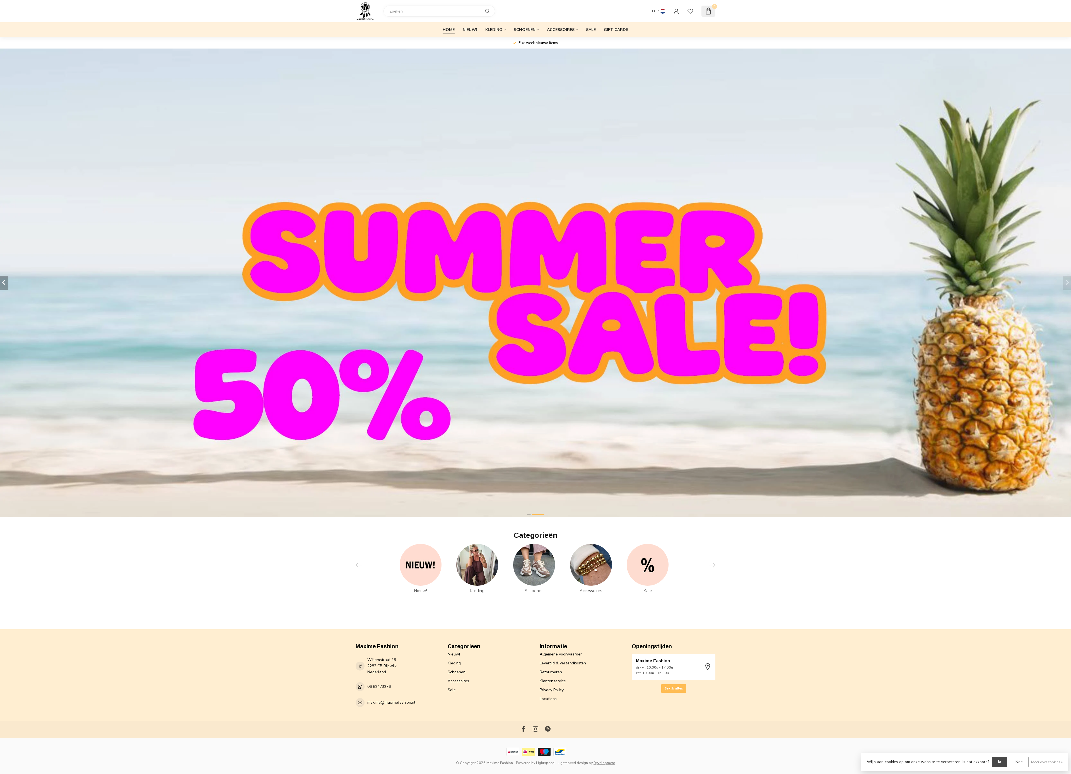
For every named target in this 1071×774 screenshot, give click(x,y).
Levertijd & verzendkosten (563, 663)
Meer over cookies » (1047, 761)
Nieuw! (470, 29)
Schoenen (525, 29)
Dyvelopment (604, 762)
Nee (1019, 762)
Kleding (493, 29)
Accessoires (561, 29)
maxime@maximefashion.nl (391, 702)
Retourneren (551, 672)
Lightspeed (545, 762)
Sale (591, 29)
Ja (999, 762)
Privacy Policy (552, 690)
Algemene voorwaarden (561, 654)
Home (449, 29)
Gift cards (616, 29)
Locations (548, 698)
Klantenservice (553, 681)
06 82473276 (379, 686)
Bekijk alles (673, 688)
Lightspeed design (573, 762)
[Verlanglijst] (690, 11)
